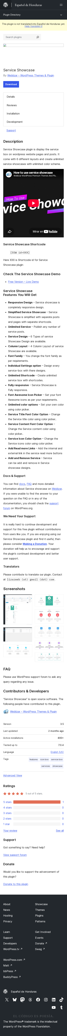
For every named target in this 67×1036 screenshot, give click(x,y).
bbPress (9, 971)
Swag (40, 949)
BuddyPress (12, 977)
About (6, 904)
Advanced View (12, 775)
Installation (13, 113)
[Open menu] (62, 5)
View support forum (15, 854)
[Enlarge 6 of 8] (59, 630)
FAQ (29, 483)
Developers (10, 943)
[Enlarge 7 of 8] (59, 645)
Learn (6, 932)
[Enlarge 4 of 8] (59, 598)
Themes (40, 909)
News (6, 909)
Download (11, 84)
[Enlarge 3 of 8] (27, 648)
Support (11, 130)
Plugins (39, 915)
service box (56, 759)
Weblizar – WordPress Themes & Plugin (30, 75)
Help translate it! (33, 26)
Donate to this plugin (15, 884)
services (45, 766)
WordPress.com (14, 959)
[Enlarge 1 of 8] (27, 598)
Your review (10, 830)
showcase (57, 766)
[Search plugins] (37, 37)
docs (22, 483)
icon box (44, 759)
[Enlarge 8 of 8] (59, 656)
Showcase (41, 904)
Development (15, 121)
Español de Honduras (24, 991)
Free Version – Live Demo (23, 281)
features (34, 759)
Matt (7, 965)
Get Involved (43, 932)
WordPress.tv (13, 949)
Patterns (40, 921)
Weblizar (57, 488)
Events (39, 937)
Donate (41, 943)
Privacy (7, 921)
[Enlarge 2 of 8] (27, 631)
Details (11, 96)
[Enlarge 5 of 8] (59, 613)
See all (60, 830)
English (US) (57, 752)
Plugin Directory (11, 14)
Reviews (12, 105)
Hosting (8, 915)
